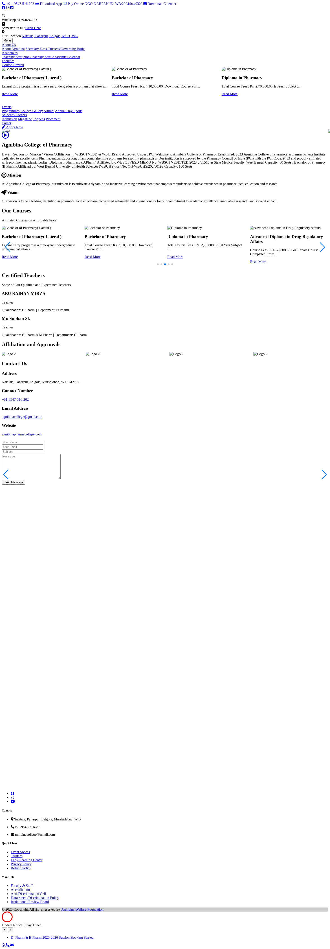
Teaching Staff (12, 57)
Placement (53, 119)
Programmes (11, 111)
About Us (9, 45)
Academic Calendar (66, 57)
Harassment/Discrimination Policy (35, 898)
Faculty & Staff (22, 886)
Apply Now (14, 127)
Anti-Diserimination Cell (28, 894)
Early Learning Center (26, 860)
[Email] (12, 945)
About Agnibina (13, 49)
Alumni (49, 111)
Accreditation (20, 890)
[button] (324, 474)
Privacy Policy (21, 864)
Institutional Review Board (30, 902)
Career (6, 123)
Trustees (16, 856)
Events (6, 107)
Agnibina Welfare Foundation (82, 909)
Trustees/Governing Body (66, 49)
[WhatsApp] (4, 945)
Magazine (25, 119)
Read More (10, 94)
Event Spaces (20, 852)
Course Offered (13, 65)
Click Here (33, 28)
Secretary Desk (37, 49)
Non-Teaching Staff (37, 57)
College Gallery (31, 111)
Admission (9, 119)
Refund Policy (21, 868)
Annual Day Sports (68, 111)
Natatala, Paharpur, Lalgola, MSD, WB (50, 36)
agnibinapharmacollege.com (22, 434)
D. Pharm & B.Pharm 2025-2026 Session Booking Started (52, 937)
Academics (10, 53)
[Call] (8, 945)
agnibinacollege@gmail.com (22, 417)
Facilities (8, 61)
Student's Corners (14, 115)
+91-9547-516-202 (15, 399)
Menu (7, 40)
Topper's (39, 119)
